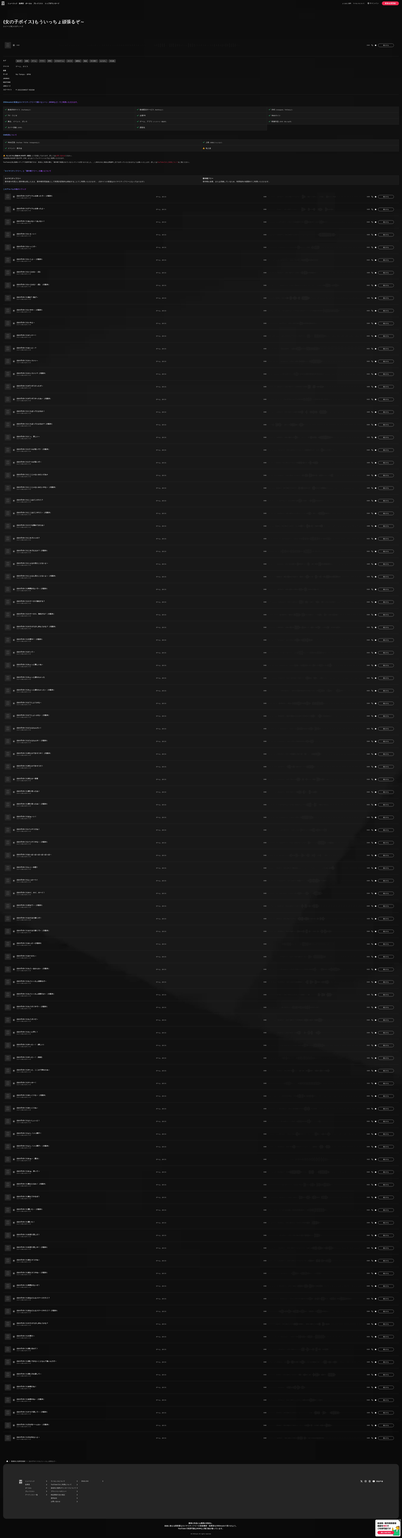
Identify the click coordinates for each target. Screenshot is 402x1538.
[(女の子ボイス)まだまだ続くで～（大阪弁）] (8, 931)
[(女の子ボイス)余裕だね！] (8, 1387)
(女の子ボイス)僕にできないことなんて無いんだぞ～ (37, 1361)
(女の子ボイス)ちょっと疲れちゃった (31, 677)
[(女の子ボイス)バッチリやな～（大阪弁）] (8, 843)
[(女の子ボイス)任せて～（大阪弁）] (8, 906)
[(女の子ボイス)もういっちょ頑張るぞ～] (8, 982)
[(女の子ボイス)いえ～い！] (8, 235)
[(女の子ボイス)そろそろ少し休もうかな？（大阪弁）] (8, 627)
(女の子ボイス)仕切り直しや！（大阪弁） (32, 1247)
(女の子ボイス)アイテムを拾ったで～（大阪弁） (35, 196)
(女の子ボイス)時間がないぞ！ (28, 1285)
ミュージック (12, 3)
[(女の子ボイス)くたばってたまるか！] (8, 412)
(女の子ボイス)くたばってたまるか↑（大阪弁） (35, 424)
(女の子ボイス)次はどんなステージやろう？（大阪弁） (37, 1310)
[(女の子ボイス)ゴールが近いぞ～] (8, 463)
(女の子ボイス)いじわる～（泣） (29, 272)
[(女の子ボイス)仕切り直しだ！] (8, 1235)
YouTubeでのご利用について (167, 162)
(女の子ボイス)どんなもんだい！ (29, 728)
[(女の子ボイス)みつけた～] (8, 957)
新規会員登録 (390, 3)
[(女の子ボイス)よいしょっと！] (8, 1121)
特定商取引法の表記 (58, 1495)
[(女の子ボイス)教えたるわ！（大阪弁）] (8, 1185)
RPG (49, 61)
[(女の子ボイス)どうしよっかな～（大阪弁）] (8, 716)
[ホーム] (7, 1461)
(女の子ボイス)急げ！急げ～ (27, 297)
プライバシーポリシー (59, 1491)
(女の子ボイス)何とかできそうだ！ (30, 766)
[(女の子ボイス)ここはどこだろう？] (8, 501)
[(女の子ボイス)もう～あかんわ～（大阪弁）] (8, 969)
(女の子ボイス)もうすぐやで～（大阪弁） (32, 1006)
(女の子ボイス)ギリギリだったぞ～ (30, 386)
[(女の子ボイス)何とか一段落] (8, 779)
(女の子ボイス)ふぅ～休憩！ (27, 867)
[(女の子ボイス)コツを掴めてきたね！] (8, 526)
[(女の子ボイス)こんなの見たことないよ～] (8, 564)
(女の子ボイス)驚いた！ (26, 1222)
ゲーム (34, 61)
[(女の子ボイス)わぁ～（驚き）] (8, 1159)
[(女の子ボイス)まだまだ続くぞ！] (8, 919)
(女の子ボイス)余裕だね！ (27, 1386)
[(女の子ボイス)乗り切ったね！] (8, 792)
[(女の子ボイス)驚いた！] (8, 1223)
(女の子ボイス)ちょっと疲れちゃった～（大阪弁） (36, 690)
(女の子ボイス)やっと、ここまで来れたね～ (33, 1070)
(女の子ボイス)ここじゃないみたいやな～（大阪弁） (37, 487)
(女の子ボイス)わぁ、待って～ (28, 1171)
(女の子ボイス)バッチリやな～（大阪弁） (32, 842)
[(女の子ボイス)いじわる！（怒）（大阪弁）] (8, 285)
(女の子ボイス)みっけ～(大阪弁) (29, 943)
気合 (85, 61)
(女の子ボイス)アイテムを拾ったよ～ (31, 208)
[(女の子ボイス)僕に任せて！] (8, 1349)
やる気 (112, 61)
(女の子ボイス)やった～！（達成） (30, 1057)
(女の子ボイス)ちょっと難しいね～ (30, 664)
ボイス (70, 61)
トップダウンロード (52, 3)
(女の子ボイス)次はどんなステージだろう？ (33, 1298)
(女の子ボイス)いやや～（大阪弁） (30, 310)
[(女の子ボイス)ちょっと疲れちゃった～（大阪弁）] (8, 691)
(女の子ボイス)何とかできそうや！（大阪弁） (34, 753)
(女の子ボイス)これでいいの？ (28, 538)
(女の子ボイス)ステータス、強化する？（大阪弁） (36, 614)
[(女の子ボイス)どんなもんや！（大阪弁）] (8, 741)
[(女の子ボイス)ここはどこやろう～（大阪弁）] (8, 513)
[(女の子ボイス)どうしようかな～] (8, 703)
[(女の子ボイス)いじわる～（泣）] (8, 273)
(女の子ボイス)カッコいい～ (27, 360)
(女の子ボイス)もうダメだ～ (27, 1019)
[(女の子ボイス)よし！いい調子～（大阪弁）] (8, 1147)
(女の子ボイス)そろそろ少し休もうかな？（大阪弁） (37, 626)
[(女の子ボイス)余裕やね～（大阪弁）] (8, 1400)
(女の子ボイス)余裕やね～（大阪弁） (31, 1399)
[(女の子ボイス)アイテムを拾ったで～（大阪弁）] (8, 197)
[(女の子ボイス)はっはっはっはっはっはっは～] (8, 855)
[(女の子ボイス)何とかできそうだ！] (8, 767)
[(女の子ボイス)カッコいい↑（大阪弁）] (8, 374)
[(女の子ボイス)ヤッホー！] (8, 1083)
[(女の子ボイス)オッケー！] (8, 336)
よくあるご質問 (346, 3)
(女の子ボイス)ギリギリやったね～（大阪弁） (34, 398)
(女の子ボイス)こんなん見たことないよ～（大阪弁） (37, 576)
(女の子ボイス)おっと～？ (27, 348)
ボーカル (28, 3)
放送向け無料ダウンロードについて (63, 1488)
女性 (26, 61)
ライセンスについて (358, 3)
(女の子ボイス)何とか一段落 (27, 778)
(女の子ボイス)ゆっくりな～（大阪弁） (32, 1095)
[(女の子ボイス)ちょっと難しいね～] (8, 665)
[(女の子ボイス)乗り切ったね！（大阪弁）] (8, 805)
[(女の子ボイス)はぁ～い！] (8, 817)
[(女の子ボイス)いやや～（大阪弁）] (8, 311)
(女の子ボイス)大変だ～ (26, 1336)
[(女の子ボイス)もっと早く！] (8, 1033)
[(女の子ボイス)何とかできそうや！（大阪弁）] (8, 754)
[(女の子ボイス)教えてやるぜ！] (8, 1197)
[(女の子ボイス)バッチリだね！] (8, 830)
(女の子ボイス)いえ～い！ (27, 234)
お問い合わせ (60, 156)
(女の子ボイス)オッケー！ (27, 335)
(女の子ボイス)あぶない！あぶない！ (31, 221)
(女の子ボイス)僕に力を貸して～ (29, 1374)
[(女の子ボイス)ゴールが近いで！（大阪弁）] (8, 450)
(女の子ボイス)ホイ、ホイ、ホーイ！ (31, 892)
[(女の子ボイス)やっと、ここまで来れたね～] (8, 1071)
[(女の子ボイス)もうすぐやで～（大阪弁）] (8, 1007)
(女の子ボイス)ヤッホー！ (27, 1082)
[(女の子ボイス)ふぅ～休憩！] (8, 868)
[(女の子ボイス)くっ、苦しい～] (8, 437)
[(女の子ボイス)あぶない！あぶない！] (8, 222)
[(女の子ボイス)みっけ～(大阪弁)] (8, 944)
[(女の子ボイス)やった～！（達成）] (8, 1058)
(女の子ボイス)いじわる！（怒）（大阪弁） (33, 284)
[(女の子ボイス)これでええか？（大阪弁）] (8, 551)
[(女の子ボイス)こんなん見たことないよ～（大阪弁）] (8, 577)
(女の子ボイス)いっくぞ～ (27, 246)
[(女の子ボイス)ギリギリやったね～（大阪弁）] (8, 399)
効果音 (21, 3)
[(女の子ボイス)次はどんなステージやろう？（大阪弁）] (8, 1311)
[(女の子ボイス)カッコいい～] (8, 361)
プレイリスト (38, 3)
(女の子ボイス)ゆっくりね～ (27, 1108)
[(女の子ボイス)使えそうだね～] (8, 1261)
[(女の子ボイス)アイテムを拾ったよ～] (8, 209)
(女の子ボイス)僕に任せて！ (27, 1348)
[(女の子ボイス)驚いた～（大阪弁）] (8, 1210)
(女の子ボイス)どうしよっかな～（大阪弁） (33, 715)
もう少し (103, 61)
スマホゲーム (59, 61)
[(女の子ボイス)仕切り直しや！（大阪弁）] (8, 1248)
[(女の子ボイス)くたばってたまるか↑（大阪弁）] (8, 425)
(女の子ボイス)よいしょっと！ (28, 1120)
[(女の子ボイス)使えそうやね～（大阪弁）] (8, 1273)
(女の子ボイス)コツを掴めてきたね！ (31, 525)
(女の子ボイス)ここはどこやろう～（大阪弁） (34, 512)
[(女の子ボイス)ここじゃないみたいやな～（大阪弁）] (8, 488)
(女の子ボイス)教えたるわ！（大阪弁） (32, 1184)
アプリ (42, 61)
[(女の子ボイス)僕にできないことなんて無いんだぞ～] (8, 1362)
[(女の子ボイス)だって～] (8, 653)
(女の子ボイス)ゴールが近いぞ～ (29, 462)
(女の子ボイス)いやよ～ (26, 322)
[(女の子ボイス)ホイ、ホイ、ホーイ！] (8, 893)
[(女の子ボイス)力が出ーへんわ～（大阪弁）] (8, 1425)
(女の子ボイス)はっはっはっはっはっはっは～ (34, 854)
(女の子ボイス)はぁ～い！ (27, 816)
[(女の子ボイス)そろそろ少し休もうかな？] (8, 1324)
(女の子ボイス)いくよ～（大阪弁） (30, 259)
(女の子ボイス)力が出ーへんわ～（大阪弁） (33, 1424)
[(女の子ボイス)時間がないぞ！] (8, 1286)
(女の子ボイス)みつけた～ (27, 956)
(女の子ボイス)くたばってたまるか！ (31, 411)
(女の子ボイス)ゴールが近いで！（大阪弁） (33, 449)
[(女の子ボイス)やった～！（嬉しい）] (8, 1045)
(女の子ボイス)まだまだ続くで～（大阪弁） (33, 930)
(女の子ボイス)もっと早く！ (27, 1032)
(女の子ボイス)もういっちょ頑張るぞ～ (32, 981)
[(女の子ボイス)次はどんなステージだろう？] (8, 1299)
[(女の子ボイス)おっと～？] (8, 349)
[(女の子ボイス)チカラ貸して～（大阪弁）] (8, 1413)
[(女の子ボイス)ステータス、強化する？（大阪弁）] (8, 615)
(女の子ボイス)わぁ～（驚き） (28, 1158)
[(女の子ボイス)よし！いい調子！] (8, 1134)
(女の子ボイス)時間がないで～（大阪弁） (32, 588)
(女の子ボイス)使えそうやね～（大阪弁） (32, 1272)
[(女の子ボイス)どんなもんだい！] (8, 729)
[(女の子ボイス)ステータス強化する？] (8, 602)
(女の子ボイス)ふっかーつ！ (27, 880)
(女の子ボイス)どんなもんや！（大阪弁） (32, 740)
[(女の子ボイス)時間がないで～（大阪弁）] (8, 589)
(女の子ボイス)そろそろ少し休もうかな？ (32, 1323)
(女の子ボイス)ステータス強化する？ (31, 601)
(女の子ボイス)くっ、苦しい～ (28, 436)
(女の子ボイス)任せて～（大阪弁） (30, 905)
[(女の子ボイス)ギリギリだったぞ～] (8, 387)
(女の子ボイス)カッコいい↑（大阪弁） (31, 373)
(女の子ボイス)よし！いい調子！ (29, 1133)
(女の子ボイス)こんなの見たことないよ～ (32, 563)
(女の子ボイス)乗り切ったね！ (28, 791)
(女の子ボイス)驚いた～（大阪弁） (30, 1209)
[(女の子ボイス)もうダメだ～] (8, 1020)
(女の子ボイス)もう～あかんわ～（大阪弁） (33, 968)
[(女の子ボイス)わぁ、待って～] (8, 1172)
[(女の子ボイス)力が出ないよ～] (8, 1438)
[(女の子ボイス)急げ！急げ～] (8, 298)
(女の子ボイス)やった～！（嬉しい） (31, 1044)
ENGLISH (84, 1481)
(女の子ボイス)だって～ (26, 652)
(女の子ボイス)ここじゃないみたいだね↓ (32, 474)
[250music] (3, 3)
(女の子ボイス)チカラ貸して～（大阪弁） (32, 1412)
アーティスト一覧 (31, 1495)
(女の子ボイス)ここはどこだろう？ (30, 500)
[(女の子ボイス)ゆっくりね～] (8, 1109)
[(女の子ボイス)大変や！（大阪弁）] (8, 640)
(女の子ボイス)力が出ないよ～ (28, 1437)
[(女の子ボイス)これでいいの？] (8, 539)
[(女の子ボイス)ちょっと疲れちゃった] (8, 678)
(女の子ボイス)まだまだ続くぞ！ (29, 918)
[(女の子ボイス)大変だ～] (8, 1337)
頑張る (78, 61)
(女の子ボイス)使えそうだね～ (28, 1260)
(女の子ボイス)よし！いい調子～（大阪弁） (33, 1146)
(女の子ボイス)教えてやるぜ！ (28, 1196)
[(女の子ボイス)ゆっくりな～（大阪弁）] (8, 1096)
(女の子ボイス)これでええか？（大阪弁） (32, 550)
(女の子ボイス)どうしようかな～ (29, 702)
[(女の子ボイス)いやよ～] (8, 323)
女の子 (19, 61)
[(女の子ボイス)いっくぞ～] (8, 247)
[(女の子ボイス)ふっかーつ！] (8, 881)
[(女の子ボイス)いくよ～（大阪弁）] (8, 260)
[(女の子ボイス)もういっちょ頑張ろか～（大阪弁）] (8, 995)
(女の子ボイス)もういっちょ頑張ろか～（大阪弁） (36, 994)
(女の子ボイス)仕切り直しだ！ (28, 1234)
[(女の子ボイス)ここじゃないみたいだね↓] (8, 475)
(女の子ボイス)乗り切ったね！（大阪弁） (32, 804)
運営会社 (54, 1498)
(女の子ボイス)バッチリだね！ (28, 829)
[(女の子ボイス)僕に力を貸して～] (8, 1375)
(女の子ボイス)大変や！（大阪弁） (30, 639)
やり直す (94, 61)
